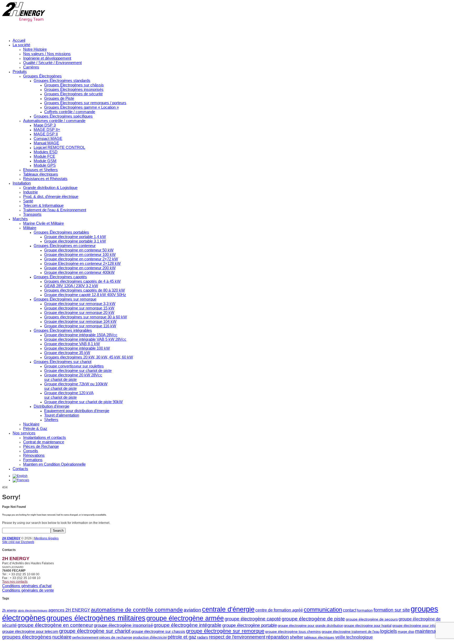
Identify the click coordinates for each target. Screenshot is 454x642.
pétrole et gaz (182, 637)
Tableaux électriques (40, 174)
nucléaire (61, 637)
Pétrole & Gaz (35, 428)
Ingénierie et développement (47, 58)
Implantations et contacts (44, 437)
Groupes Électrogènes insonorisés (74, 89)
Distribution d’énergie (51, 406)
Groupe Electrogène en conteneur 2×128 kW (82, 263)
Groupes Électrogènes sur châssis (74, 85)
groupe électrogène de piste (313, 619)
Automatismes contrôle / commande (54, 120)
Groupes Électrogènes (42, 76)
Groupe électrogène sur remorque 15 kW (79, 308)
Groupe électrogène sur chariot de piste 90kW (83, 401)
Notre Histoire (35, 49)
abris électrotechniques (33, 610)
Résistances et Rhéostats (45, 178)
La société (21, 45)
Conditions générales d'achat (26, 585)
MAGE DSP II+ (47, 129)
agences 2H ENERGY (69, 610)
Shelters (51, 419)
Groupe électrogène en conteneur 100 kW (80, 254)
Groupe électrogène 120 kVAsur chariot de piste (69, 395)
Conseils (30, 451)
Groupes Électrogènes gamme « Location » (81, 107)
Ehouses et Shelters (40, 169)
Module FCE (44, 156)
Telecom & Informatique (43, 205)
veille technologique (354, 637)
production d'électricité (150, 637)
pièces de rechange (115, 637)
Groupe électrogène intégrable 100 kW (77, 348)
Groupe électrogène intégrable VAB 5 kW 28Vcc (85, 339)
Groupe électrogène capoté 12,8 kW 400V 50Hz (85, 294)
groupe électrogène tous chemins (293, 631)
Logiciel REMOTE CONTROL (59, 147)
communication (323, 609)
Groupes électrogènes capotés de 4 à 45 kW (82, 281)
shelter (296, 637)
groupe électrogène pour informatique (420, 626)
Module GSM (45, 161)
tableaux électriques (319, 637)
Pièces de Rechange (41, 446)
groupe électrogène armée (185, 618)
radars (202, 637)
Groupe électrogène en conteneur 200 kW (80, 268)
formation (365, 610)
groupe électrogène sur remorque (225, 631)
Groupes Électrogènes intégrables (63, 330)
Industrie (30, 192)
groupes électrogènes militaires (96, 618)
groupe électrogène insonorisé (123, 625)
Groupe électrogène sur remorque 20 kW (79, 312)
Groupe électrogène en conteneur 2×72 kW (81, 259)
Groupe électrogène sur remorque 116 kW (80, 326)
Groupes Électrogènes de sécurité (73, 94)
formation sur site (392, 610)
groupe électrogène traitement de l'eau (350, 632)
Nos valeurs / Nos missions (47, 53)
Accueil (19, 40)
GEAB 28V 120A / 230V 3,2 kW (71, 285)
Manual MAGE (46, 143)
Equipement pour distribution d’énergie (76, 410)
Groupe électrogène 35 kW (67, 352)
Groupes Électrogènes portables (61, 232)
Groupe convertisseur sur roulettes (74, 366)
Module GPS (45, 165)
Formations (33, 459)
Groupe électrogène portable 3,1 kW (75, 241)
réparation (277, 637)
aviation (192, 610)
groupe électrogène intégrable (187, 625)
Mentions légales (46, 538)
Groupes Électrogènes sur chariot (62, 361)
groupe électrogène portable (249, 625)
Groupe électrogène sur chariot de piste (78, 370)
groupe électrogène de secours (372, 619)
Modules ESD (46, 152)
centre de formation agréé (279, 610)
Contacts (20, 468)
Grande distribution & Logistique (50, 187)
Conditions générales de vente (28, 590)
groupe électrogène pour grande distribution (310, 626)
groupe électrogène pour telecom (30, 631)
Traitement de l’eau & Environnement (54, 210)
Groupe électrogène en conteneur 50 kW (78, 250)
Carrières (31, 67)
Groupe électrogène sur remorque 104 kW (80, 321)
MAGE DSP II (46, 134)
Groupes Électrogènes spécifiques (63, 116)
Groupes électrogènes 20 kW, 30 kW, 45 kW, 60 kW (88, 357)
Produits (20, 71)
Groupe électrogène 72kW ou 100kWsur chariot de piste (75, 386)
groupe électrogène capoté (253, 619)
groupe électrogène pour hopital (367, 626)
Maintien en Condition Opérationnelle (54, 464)
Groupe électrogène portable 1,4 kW (75, 236)
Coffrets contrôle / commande (69, 111)
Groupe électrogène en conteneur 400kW (79, 272)
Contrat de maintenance (43, 442)
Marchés (20, 219)
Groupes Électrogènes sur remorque (65, 299)
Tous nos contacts (15, 581)
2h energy (9, 610)
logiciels (388, 631)
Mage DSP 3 (45, 125)
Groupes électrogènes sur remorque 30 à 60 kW (85, 317)
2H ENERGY (11, 538)
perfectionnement (85, 637)
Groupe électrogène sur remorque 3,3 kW (79, 303)
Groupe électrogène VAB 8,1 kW (72, 343)
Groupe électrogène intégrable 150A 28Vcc (80, 335)
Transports (32, 214)
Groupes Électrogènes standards (62, 80)
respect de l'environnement (237, 637)
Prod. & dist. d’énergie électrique (50, 196)
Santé (28, 201)
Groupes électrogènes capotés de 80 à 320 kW (84, 290)
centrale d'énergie (228, 609)
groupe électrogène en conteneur (55, 625)
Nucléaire (31, 424)
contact (349, 610)
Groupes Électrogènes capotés (60, 277)
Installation (22, 183)
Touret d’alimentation (61, 415)
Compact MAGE (48, 138)
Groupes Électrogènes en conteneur (65, 245)
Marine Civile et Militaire (43, 223)
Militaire (29, 227)
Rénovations (34, 455)
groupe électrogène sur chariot (95, 631)
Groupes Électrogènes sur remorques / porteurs (85, 103)
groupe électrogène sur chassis (158, 631)
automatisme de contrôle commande (137, 610)
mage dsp (406, 631)
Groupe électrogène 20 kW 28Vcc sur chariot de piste (73, 377)
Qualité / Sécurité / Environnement (52, 62)
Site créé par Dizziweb (18, 542)
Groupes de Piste (59, 98)
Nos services (24, 433)
